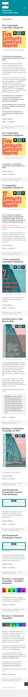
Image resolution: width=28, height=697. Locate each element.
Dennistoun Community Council (10, 11)
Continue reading (7, 119)
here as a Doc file (12, 101)
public (3, 127)
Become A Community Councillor (13, 616)
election (18, 126)
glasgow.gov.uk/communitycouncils (11, 665)
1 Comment (13, 423)
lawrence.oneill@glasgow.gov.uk (11, 656)
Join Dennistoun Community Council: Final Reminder (12, 492)
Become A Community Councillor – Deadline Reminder (13, 580)
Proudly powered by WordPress (9, 687)
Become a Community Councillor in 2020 (13, 429)
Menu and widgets (24, 9)
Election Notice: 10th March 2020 (12, 320)
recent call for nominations (11, 362)
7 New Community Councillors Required (12, 260)
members (22, 126)
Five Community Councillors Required (12, 26)
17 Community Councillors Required (12, 186)
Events (12, 126)
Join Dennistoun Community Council (12, 536)
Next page (26, 684)
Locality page (11, 86)
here (19, 601)
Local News (16, 529)
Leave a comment (10, 127)
